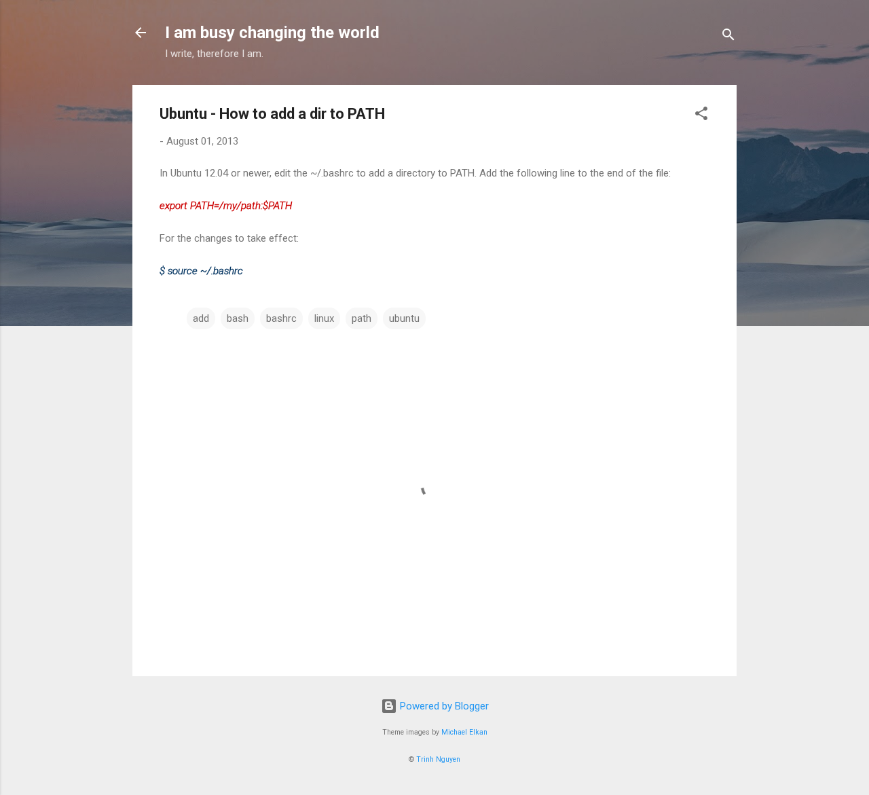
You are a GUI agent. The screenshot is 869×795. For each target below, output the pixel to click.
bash (237, 318)
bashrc (281, 318)
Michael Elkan (464, 732)
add (201, 318)
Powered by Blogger (443, 706)
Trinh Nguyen (438, 759)
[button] (701, 115)
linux (324, 318)
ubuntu (404, 318)
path (361, 318)
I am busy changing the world (272, 32)
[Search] (728, 37)
